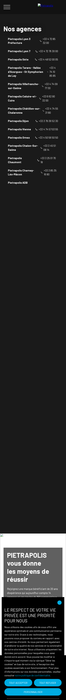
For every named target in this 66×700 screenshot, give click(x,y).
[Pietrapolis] (50, 7)
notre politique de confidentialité (32, 675)
